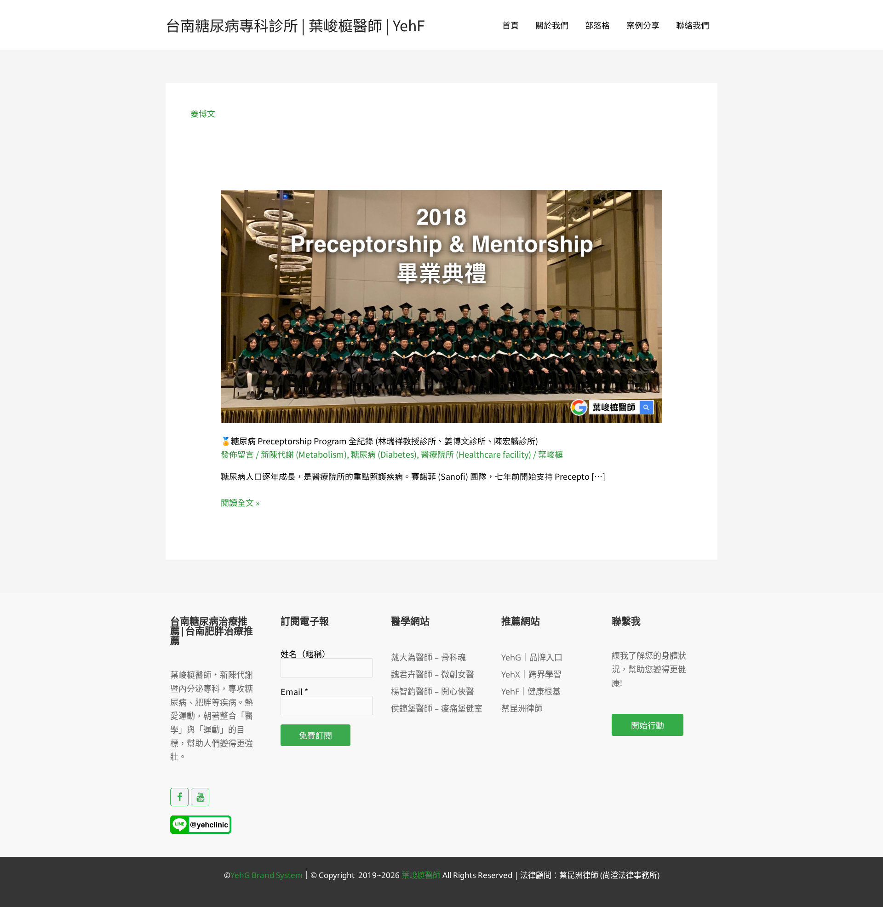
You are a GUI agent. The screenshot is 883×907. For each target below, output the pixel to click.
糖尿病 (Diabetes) (384, 454)
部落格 (597, 25)
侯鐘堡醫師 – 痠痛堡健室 (436, 708)
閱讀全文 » (240, 503)
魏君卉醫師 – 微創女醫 (432, 674)
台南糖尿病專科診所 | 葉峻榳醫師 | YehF (295, 24)
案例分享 (642, 25)
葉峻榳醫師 (421, 875)
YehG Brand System (266, 875)
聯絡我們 (692, 25)
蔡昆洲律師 (522, 708)
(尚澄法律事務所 (627, 875)
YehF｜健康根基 (531, 691)
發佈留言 (237, 454)
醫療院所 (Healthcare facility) (476, 454)
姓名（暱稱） (305, 653)
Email (294, 691)
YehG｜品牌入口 (531, 657)
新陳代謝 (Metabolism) (304, 454)
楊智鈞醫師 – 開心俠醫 (432, 691)
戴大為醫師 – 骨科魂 (428, 657)
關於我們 (551, 25)
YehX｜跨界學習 (531, 674)
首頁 (510, 25)
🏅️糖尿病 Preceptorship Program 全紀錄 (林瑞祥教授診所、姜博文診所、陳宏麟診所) (379, 441)
